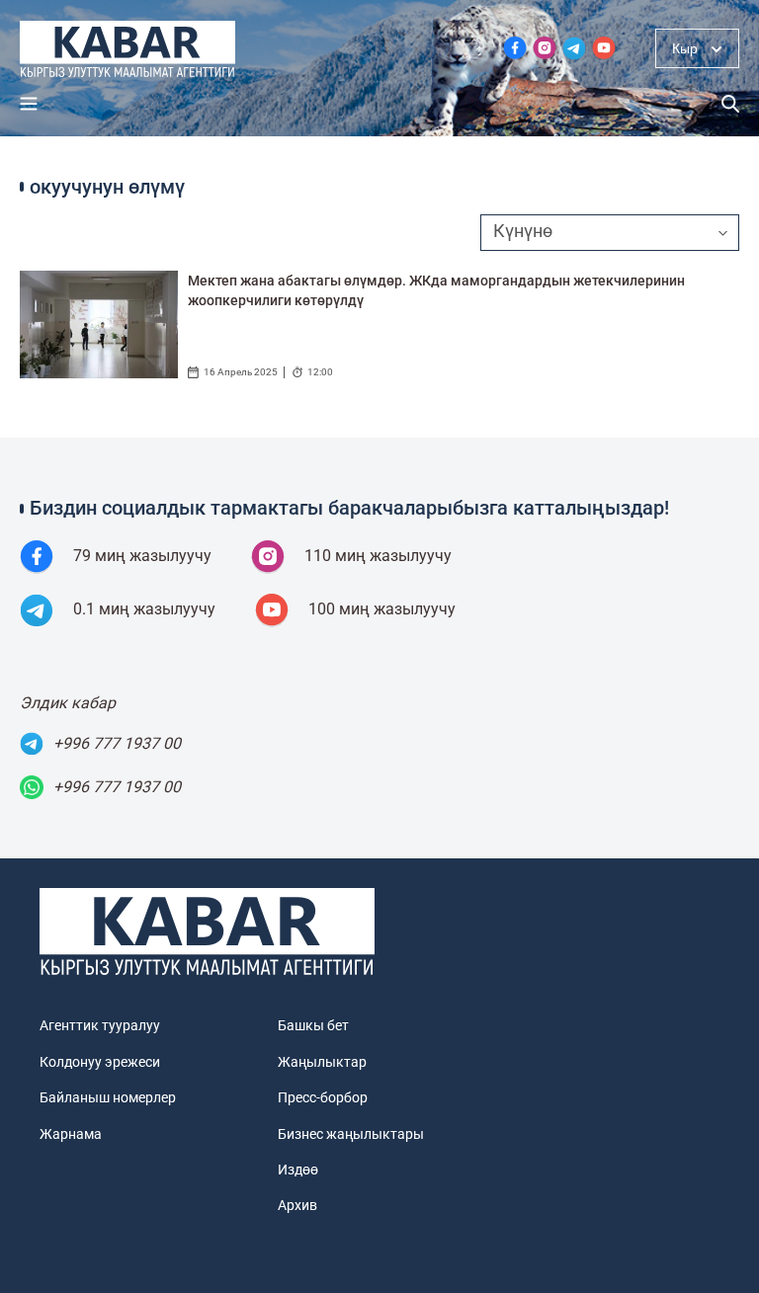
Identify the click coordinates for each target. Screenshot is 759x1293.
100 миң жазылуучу (382, 609)
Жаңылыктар (322, 1062)
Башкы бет (313, 1025)
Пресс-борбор (323, 1097)
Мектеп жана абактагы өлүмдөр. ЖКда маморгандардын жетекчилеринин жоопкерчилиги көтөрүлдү (436, 290)
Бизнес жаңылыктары (351, 1134)
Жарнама (71, 1134)
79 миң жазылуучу (142, 555)
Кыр (685, 48)
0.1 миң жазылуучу (144, 609)
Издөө (298, 1169)
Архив (297, 1205)
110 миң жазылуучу (378, 555)
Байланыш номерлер (108, 1097)
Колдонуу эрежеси (100, 1062)
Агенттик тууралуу (100, 1025)
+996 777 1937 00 (117, 743)
